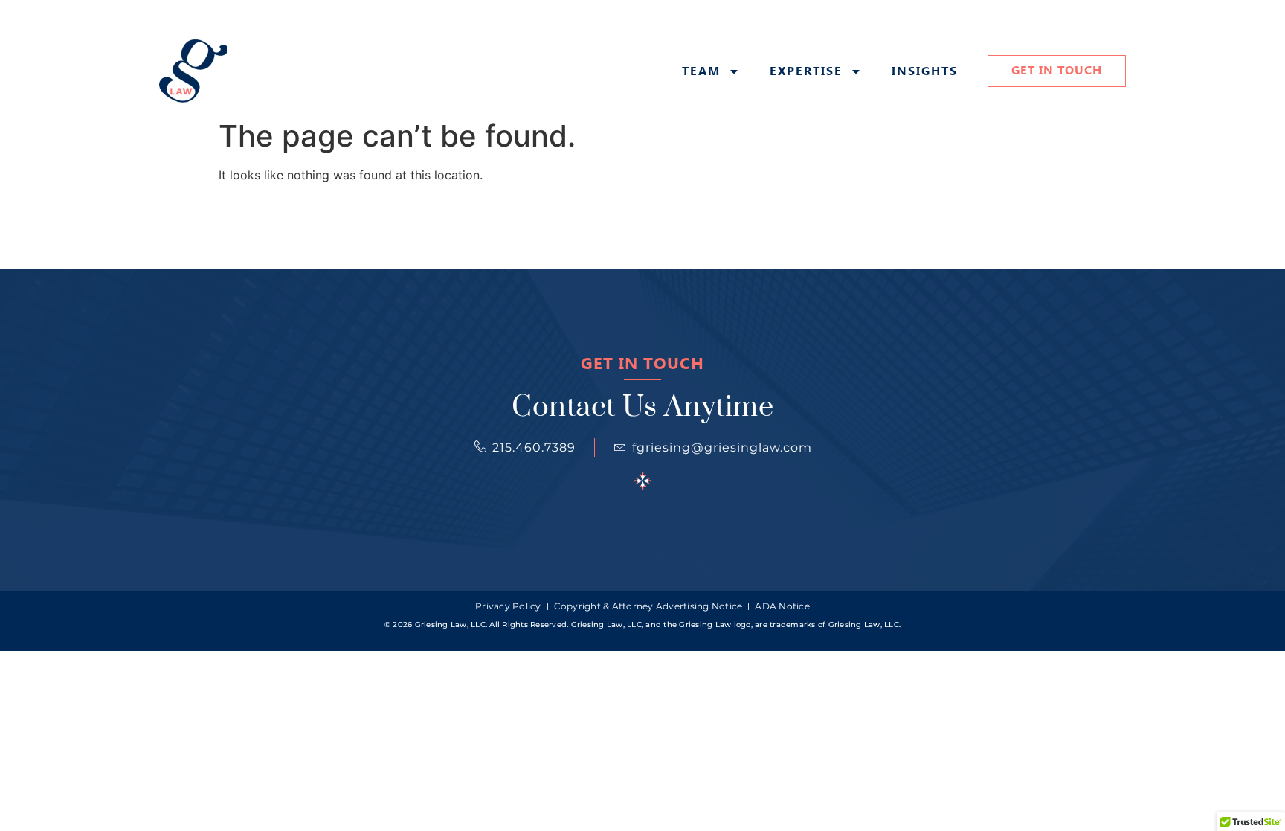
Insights (925, 71)
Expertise (806, 71)
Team (701, 71)
